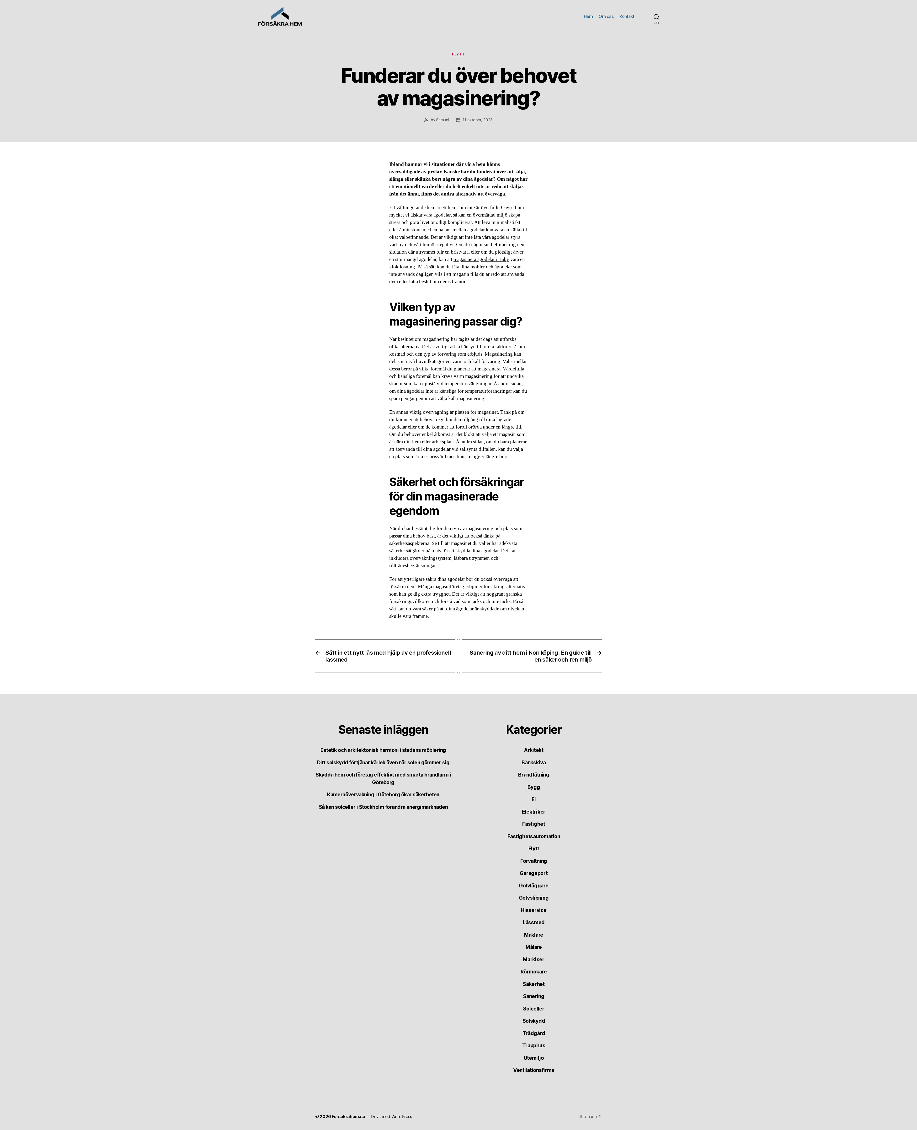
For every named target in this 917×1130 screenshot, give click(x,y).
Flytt (458, 54)
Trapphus (533, 1046)
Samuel (442, 119)
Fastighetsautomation (533, 836)
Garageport (534, 873)
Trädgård (533, 1033)
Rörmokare (534, 972)
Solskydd (533, 1021)
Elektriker (533, 812)
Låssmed (534, 922)
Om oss (606, 16)
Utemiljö (534, 1058)
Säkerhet (534, 984)
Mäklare (533, 935)
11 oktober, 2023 (478, 119)
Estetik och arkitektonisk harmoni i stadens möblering (383, 750)
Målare (534, 947)
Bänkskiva (534, 763)
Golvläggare (533, 886)
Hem (588, 16)
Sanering (533, 996)
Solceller (533, 1009)
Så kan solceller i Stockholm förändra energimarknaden (383, 807)
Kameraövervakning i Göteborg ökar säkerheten (383, 795)
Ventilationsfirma (533, 1070)
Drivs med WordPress (391, 1116)
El (534, 799)
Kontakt (627, 16)
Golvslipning (534, 898)
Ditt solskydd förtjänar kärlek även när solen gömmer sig (383, 763)
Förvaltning (533, 861)
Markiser (533, 959)
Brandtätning (533, 775)
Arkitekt (534, 750)
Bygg (534, 787)
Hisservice (533, 910)
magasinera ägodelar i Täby (481, 259)
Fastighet (533, 824)
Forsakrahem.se (348, 1116)
